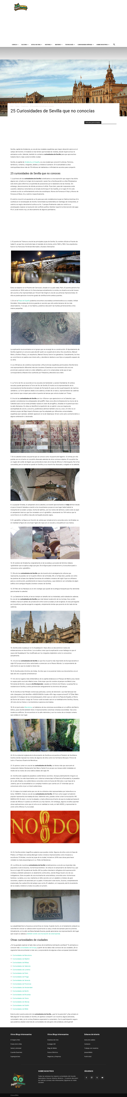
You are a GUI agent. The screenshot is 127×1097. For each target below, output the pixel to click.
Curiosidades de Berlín (21, 991)
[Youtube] (102, 1078)
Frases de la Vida (16, 1044)
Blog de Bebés (52, 1048)
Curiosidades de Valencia (21, 966)
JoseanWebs (88, 1052)
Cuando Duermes (16, 1052)
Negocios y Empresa (54, 1056)
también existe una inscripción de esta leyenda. (43, 934)
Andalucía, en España (32, 162)
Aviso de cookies (89, 1040)
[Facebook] (86, 1078)
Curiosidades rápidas (85, 44)
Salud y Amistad (16, 1048)
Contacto (87, 1044)
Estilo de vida (35, 44)
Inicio (12, 106)
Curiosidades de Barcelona (22, 955)
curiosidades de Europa (28, 948)
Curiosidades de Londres (21, 970)
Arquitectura (24, 106)
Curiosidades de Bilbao (21, 962)
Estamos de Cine (52, 1040)
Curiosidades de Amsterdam (23, 987)
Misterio (58, 44)
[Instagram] (92, 1078)
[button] (114, 45)
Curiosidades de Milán (20, 1009)
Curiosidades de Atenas (21, 1002)
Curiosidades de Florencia (22, 984)
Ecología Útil (51, 1044)
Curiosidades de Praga (21, 977)
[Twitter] (97, 1078)
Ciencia (14, 44)
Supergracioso (15, 1056)
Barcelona (28, 707)
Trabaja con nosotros (91, 1048)
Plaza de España (24, 301)
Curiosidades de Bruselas (22, 995)
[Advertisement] (80, 7)
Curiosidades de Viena (20, 998)
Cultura (24, 44)
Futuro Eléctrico (52, 1052)
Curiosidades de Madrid (21, 959)
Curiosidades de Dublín (21, 1005)
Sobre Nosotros (102, 44)
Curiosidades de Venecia (21, 980)
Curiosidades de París (20, 973)
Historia (48, 44)
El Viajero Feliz (15, 1040)
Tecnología (69, 44)
